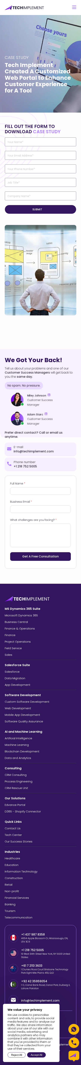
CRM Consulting (16, 775)
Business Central (16, 622)
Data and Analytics (18, 758)
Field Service (13, 648)
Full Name (17, 483)
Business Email (21, 502)
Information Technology (21, 871)
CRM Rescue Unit (16, 788)
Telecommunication (18, 917)
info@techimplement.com (34, 451)
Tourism (10, 911)
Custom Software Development (27, 702)
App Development (17, 685)
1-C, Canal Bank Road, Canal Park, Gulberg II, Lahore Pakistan (45, 986)
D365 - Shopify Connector (23, 811)
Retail (8, 885)
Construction (14, 878)
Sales (8, 655)
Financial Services (17, 898)
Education (11, 865)
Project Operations (18, 642)
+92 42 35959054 (34, 981)
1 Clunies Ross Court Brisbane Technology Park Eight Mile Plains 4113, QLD (44, 971)
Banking (10, 904)
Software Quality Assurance (24, 721)
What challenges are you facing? (33, 520)
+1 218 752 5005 (25, 466)
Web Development (18, 708)
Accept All (36, 1054)
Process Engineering (18, 781)
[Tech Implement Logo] (24, 7)
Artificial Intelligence (18, 738)
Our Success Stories (18, 841)
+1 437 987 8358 (33, 934)
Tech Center (13, 835)
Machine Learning (17, 745)
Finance (10, 635)
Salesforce (12, 672)
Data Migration (15, 678)
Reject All (16, 1054)
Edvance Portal (15, 805)
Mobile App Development (22, 715)
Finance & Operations (20, 628)
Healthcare (12, 858)
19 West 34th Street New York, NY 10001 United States (45, 955)
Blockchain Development (22, 751)
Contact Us (13, 828)
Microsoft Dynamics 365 (21, 615)
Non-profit (12, 891)
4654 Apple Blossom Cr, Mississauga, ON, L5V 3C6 (44, 940)
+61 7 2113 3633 (31, 965)
